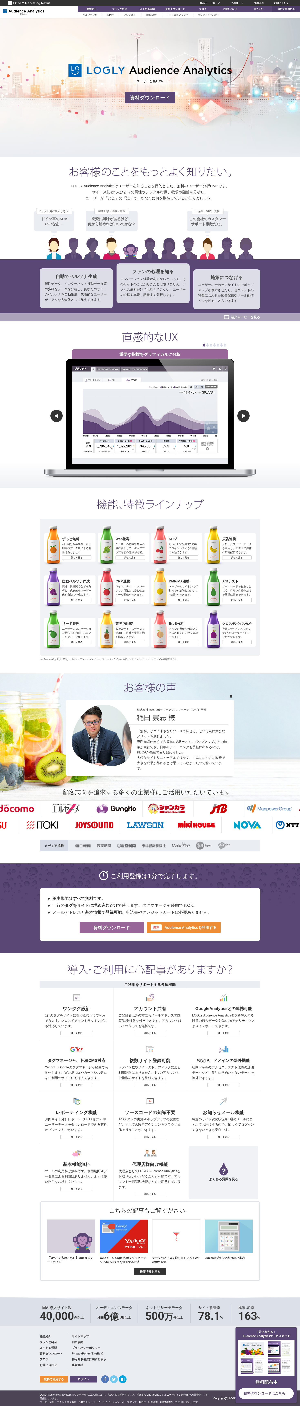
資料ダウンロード (175, 9)
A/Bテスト (130, 14)
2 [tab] (207, 345)
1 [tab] (204, 345)
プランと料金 (119, 9)
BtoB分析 (151, 14)
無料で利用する (286, 9)
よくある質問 (147, 9)
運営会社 (259, 3)
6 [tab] (221, 345)
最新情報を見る (150, 1271)
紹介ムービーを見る (245, 317)
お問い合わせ (281, 3)
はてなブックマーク (123, 1379)
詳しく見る (76, 557)
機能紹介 (92, 9)
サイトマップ (80, 1336)
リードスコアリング (177, 14)
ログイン (258, 9)
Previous (56, 416)
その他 (234, 3)
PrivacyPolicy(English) (87, 1353)
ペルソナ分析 (90, 14)
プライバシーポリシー (86, 1347)
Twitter (114, 1379)
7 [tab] (225, 345)
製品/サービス (207, 3)
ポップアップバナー (209, 14)
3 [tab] (211, 345)
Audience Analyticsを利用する (185, 928)
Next (243, 416)
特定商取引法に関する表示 (89, 1359)
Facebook (105, 1379)
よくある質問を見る (223, 1179)
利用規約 (77, 1342)
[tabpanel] (150, 353)
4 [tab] (214, 345)
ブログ (203, 9)
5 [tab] (218, 345)
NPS (110, 14)
